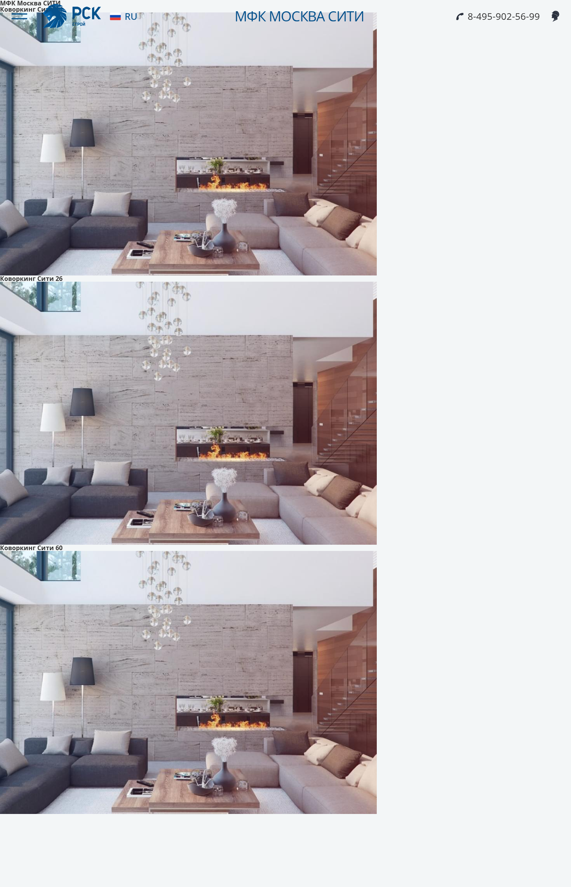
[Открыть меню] (19, 16)
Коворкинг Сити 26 (31, 278)
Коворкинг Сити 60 (31, 548)
